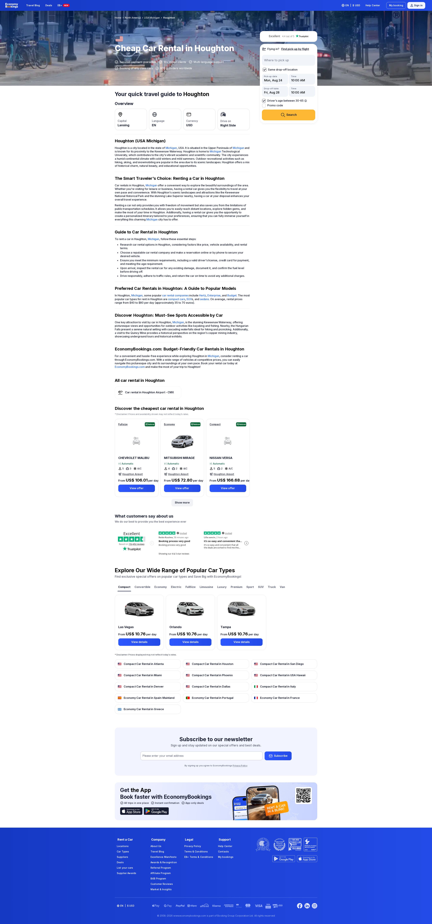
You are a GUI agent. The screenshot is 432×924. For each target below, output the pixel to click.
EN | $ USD (352, 5)
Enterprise (213, 295)
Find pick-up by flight (295, 49)
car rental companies (175, 295)
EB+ (63, 5)
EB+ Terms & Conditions (198, 856)
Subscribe (281, 755)
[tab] (124, 587)
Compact (215, 424)
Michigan (171, 148)
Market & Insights (161, 889)
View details (139, 642)
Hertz (202, 295)
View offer (137, 488)
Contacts (223, 851)
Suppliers (122, 856)
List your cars (125, 867)
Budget (232, 295)
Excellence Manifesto (164, 856)
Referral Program (161, 867)
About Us (156, 846)
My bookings (226, 856)
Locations (123, 846)
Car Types (123, 851)
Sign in (418, 5)
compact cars (176, 299)
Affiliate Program (161, 873)
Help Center (373, 5)
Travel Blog (33, 5)
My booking (396, 5)
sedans (204, 299)
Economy (169, 424)
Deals (48, 5)
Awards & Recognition (164, 862)
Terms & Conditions (196, 851)
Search (291, 115)
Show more (182, 502)
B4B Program (158, 878)
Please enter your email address (163, 755)
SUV (189, 299)
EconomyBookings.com (130, 366)
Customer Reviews (162, 883)
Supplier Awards (126, 873)
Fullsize (123, 424)
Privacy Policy (240, 765)
